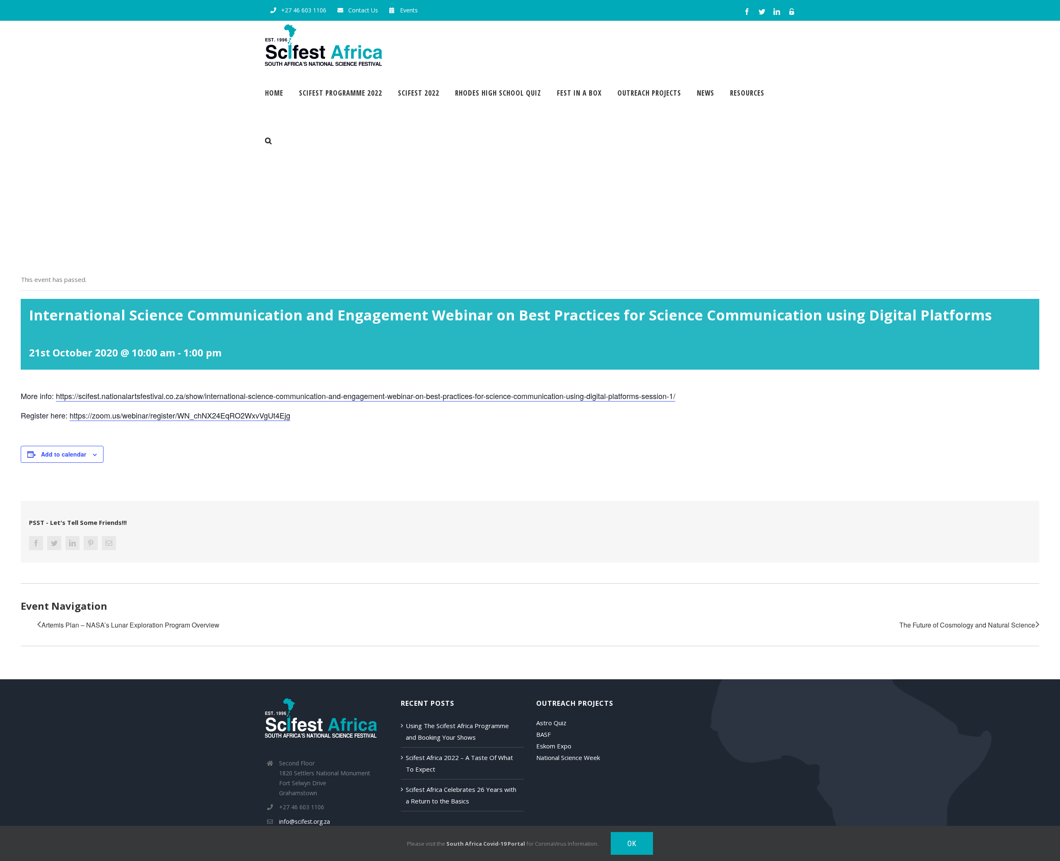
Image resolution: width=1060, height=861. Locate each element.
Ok (631, 843)
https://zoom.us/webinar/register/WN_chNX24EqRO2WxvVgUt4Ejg (180, 415)
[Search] (268, 140)
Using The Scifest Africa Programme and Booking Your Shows (457, 731)
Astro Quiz (551, 723)
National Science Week (568, 757)
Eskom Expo (553, 746)
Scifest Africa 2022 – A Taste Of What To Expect (459, 763)
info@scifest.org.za (304, 821)
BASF (543, 734)
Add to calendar (63, 454)
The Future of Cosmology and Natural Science (967, 625)
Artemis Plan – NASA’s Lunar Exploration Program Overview (130, 625)
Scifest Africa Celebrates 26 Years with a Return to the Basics (461, 795)
